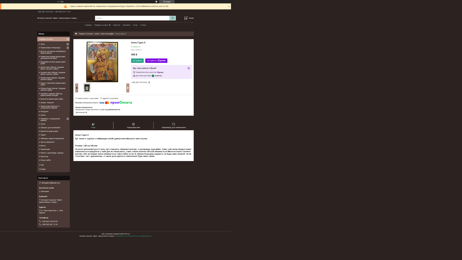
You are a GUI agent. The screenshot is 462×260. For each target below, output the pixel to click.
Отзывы (42, 169)
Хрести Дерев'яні (47, 142)
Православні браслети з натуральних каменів (50, 107)
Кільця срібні (46, 160)
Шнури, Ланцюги (47, 103)
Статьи (143, 25)
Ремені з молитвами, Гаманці (52, 153)
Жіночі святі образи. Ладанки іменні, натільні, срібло (52, 68)
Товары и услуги (101, 25)
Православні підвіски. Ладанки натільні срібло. (53, 78)
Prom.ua (127, 234)
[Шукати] (172, 18)
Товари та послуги (86, 34)
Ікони (97, 34)
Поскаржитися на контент (123, 236)
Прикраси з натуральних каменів (50, 119)
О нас (135, 25)
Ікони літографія (107, 34)
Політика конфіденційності (142, 236)
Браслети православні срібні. (52, 99)
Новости (116, 25)
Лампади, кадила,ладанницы (52, 138)
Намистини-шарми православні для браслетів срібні (53, 57)
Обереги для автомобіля (50, 128)
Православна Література (50, 48)
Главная (88, 25)
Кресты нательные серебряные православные (53, 52)
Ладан (43, 135)
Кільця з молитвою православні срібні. (53, 84)
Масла (43, 146)
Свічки (43, 115)
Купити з (153, 61)
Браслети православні (49, 131)
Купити (139, 61)
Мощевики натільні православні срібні (53, 63)
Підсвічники (45, 149)
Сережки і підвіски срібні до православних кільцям (51, 94)
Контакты (126, 25)
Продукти (44, 111)
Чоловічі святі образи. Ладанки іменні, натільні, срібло (53, 73)
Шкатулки (44, 156)
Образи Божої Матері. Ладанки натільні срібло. (53, 89)
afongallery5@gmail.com (51, 183)
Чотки (43, 124)
